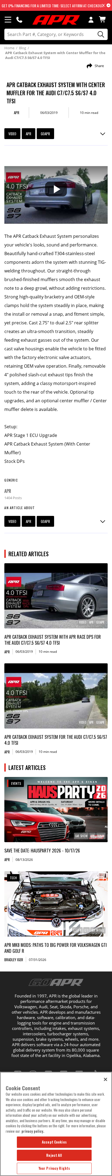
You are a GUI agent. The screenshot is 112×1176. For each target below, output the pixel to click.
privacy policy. (32, 1131)
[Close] (105, 1079)
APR (28, 133)
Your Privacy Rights (54, 1168)
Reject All (54, 1155)
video (12, 133)
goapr (45, 133)
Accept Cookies (54, 1142)
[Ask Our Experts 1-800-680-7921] (19, 19)
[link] (55, 595)
